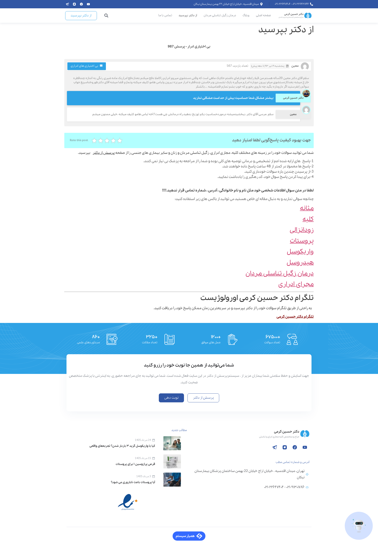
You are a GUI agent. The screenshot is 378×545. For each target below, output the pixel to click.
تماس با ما (165, 15)
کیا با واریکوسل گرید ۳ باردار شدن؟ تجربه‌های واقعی (122, 446)
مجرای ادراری (296, 284)
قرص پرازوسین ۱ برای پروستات (135, 464)
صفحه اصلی (263, 15)
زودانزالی (302, 230)
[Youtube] (88, 4)
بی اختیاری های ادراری (84, 66)
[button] (106, 15)
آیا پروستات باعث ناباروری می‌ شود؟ (133, 482)
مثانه (307, 208)
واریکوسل (300, 251)
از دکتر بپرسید (188, 15)
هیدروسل (300, 262)
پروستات (302, 241)
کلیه (308, 219)
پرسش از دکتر (104, 152)
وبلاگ (246, 15)
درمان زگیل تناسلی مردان (220, 15)
